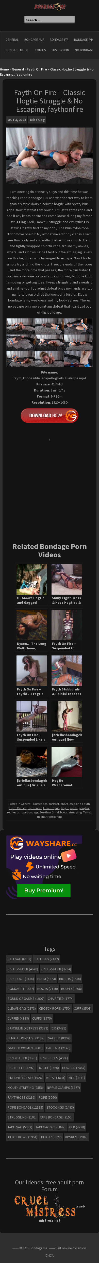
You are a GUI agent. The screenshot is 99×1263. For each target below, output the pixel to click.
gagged (59, 1038)
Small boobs (60, 812)
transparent (54, 817)
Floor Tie (48, 808)
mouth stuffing (26, 1087)
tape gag (20, 1127)
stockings (60, 1107)
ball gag (47, 959)
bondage (21, 988)
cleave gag (22, 1008)
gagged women (25, 1048)
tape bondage (56, 1117)
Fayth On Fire (17, 808)
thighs (41, 817)
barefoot (53, 804)
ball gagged (23, 969)
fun (57, 808)
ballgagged (56, 969)
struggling (75, 812)
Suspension (60, 50)
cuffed (18, 1018)
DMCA (49, 1255)
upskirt (76, 1137)
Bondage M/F (34, 40)
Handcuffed (22, 1058)
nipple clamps (63, 1087)
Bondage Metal (17, 50)
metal (55, 1077)
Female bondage (26, 1038)
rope (48, 1097)
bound (71, 988)
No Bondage (84, 50)
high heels (21, 1067)
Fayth (86, 804)
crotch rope (55, 1008)
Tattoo (87, 812)
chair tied (61, 998)
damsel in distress (28, 1028)
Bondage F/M (83, 40)
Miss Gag (37, 119)
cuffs (42, 1018)
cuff (82, 1008)
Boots (47, 988)
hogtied (73, 1067)
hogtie (65, 808)
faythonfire (35, 808)
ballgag (19, 959)
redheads (13, 812)
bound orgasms (26, 998)
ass (45, 804)
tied (77, 1127)
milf (77, 1077)
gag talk (58, 1048)
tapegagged (50, 1127)
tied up (51, 1137)
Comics (40, 50)
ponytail (84, 808)
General (12, 40)
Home (4, 69)
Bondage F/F (59, 40)
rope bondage (29, 812)
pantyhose (21, 1097)
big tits (70, 978)
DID (59, 1028)
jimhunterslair (25, 1077)
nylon (74, 808)
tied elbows (22, 1137)
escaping (75, 804)
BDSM (64, 804)
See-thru (45, 812)
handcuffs (54, 1058)
